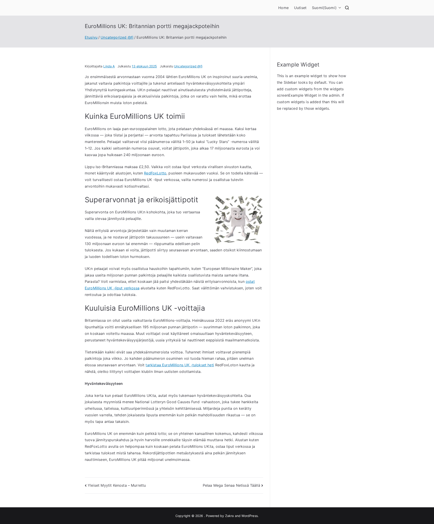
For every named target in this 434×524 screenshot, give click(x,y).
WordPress (249, 516)
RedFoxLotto (155, 173)
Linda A (109, 66)
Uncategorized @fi (188, 66)
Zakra (229, 516)
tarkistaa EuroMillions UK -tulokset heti (180, 365)
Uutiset (300, 7)
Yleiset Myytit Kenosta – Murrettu (117, 485)
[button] (339, 8)
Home (283, 7)
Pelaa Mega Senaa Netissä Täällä (231, 485)
